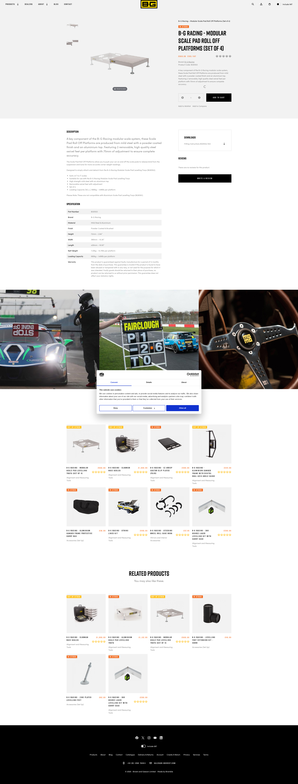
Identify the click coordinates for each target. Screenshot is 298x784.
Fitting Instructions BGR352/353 (197, 143)
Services (196, 754)
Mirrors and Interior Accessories (158, 539)
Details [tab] (149, 382)
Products (93, 754)
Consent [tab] (114, 382)
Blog (111, 754)
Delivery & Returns (145, 754)
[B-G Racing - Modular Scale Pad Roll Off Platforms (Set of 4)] (72, 25)
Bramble (169, 771)
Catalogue (130, 754)
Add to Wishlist (184, 106)
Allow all (182, 408)
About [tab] (183, 382)
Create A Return (173, 754)
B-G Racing (189, 62)
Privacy (186, 754)
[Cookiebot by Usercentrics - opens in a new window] (188, 374)
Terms (205, 754)
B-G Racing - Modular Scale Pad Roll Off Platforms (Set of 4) (204, 21)
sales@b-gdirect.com (165, 763)
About (102, 754)
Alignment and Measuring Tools (78, 479)
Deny (115, 408)
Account (160, 754)
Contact (119, 754)
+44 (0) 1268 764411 (136, 763)
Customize (147, 408)
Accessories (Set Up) (75, 540)
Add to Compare (200, 106)
